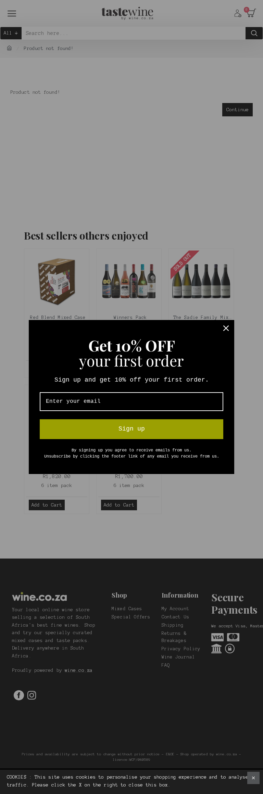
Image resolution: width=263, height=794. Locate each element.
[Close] (226, 328)
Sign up (131, 428)
